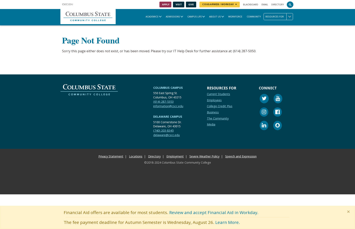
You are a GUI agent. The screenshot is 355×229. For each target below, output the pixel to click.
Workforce (235, 16)
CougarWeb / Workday (218, 4)
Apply (165, 4)
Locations (135, 156)
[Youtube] (278, 99)
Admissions (173, 16)
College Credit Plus (219, 106)
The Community (218, 118)
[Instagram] (264, 113)
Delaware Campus (167, 116)
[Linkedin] (264, 126)
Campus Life (194, 16)
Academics (152, 16)
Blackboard (250, 4)
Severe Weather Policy (204, 156)
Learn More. (227, 222)
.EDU (67, 4)
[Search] (290, 4)
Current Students (218, 94)
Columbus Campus (168, 88)
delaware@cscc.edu (166, 135)
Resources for (274, 16)
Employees (214, 100)
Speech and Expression (241, 156)
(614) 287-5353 (163, 102)
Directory (277, 4)
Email (265, 4)
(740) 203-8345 (163, 131)
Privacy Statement (110, 156)
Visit (179, 4)
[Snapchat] (277, 126)
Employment (175, 156)
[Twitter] (264, 99)
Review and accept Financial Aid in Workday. (213, 212)
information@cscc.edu (168, 106)
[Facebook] (277, 113)
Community (254, 16)
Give (191, 4)
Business (213, 112)
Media (211, 124)
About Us (215, 16)
